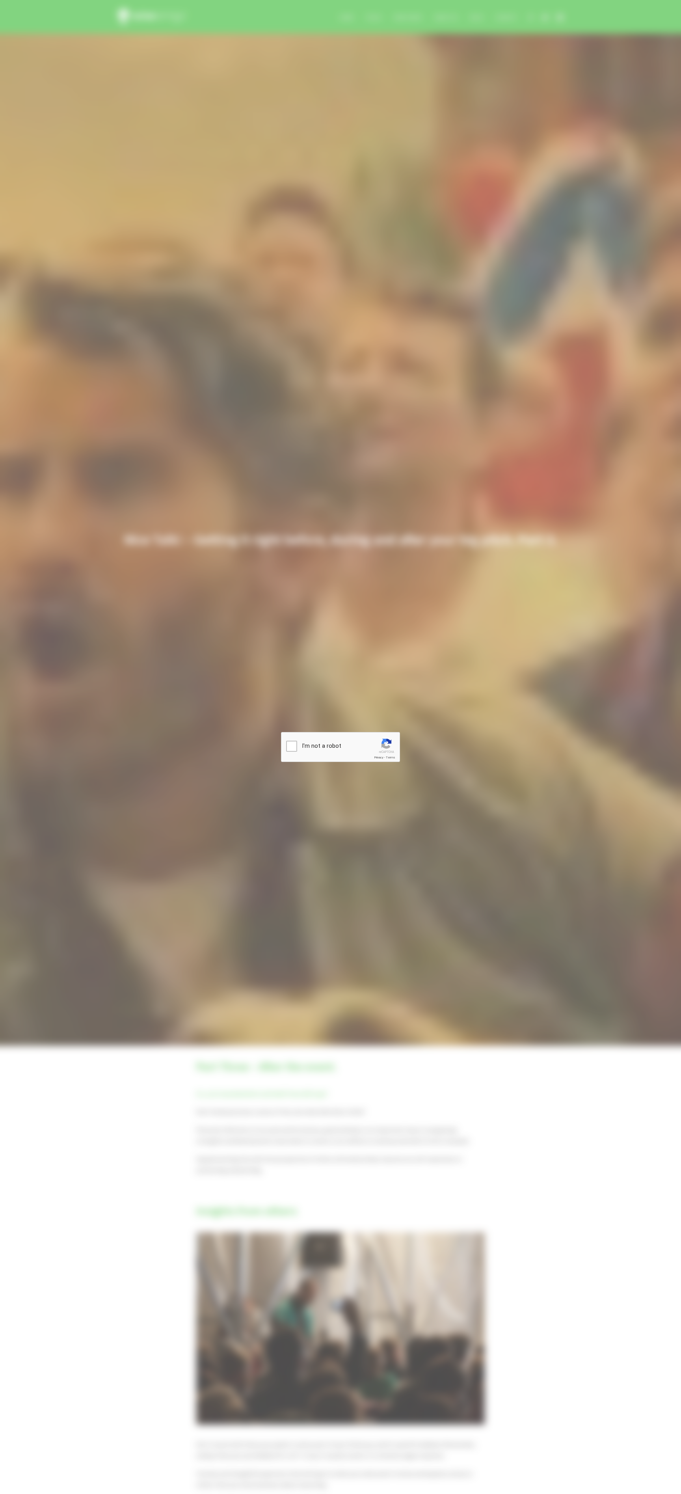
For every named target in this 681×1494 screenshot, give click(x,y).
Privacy (378, 757)
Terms (390, 757)
